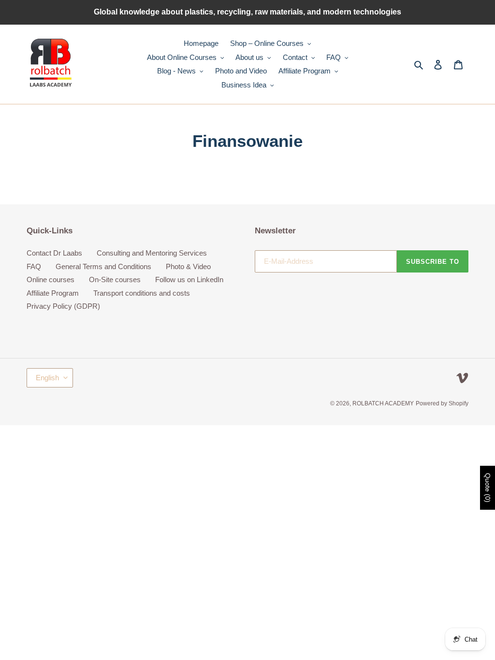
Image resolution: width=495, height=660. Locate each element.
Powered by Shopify (442, 403)
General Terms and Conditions (103, 266)
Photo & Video (188, 266)
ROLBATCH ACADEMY (383, 403)
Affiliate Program (53, 293)
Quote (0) (488, 487)
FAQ (34, 266)
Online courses (50, 279)
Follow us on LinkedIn (189, 279)
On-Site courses (115, 279)
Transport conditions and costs (141, 293)
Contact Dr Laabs (54, 253)
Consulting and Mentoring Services (152, 253)
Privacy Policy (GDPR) (63, 306)
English (47, 377)
